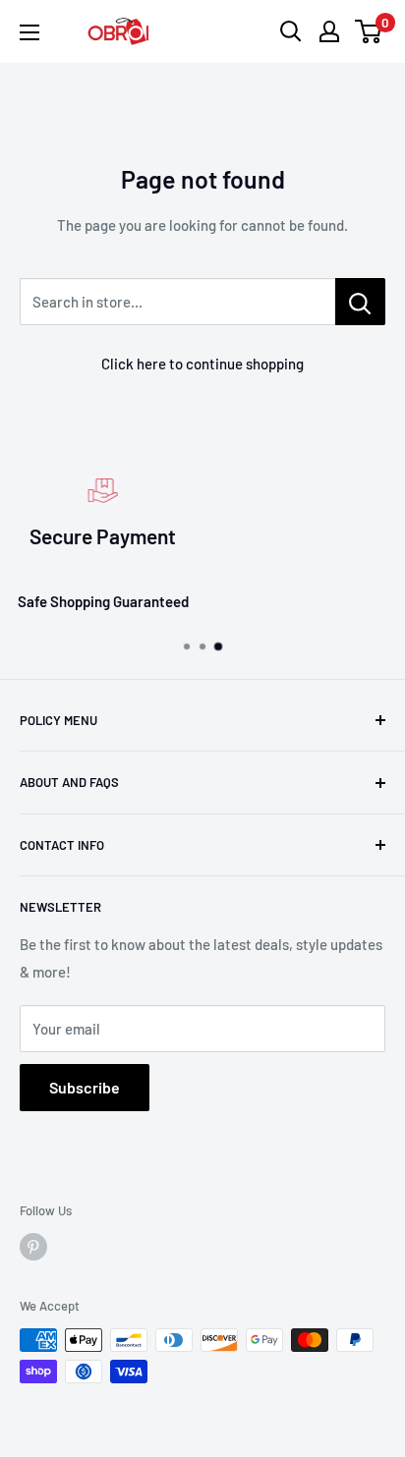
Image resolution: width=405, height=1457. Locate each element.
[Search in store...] (360, 301)
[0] (369, 31)
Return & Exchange (299, 601)
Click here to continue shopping (202, 363)
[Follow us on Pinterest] (33, 1247)
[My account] (329, 31)
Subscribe (84, 1087)
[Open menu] (29, 32)
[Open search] (291, 31)
